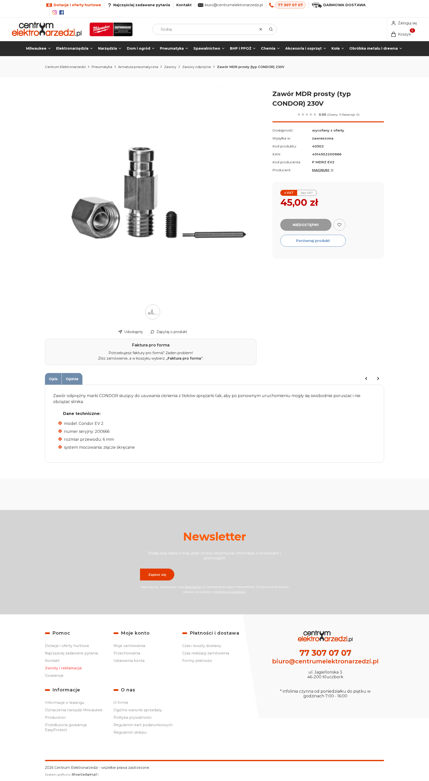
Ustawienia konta (128, 660)
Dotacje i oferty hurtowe (67, 646)
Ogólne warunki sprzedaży (137, 710)
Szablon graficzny (71, 774)
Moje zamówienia (129, 646)
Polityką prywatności (229, 592)
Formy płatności (197, 660)
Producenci (55, 717)
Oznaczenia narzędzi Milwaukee (74, 710)
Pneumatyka (102, 67)
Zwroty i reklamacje (63, 668)
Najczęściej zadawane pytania (71, 653)
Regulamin (193, 587)
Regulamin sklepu (129, 732)
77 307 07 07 (290, 5)
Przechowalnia (126, 653)
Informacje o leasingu (64, 702)
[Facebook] (61, 12)
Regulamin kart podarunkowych (143, 725)
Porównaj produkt (313, 240)
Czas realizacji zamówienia (205, 653)
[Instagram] (54, 12)
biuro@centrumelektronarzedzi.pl (234, 5)
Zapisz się (157, 575)
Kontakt (184, 5)
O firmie (120, 702)
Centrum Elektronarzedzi (65, 67)
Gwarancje (54, 675)
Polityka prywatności (132, 717)
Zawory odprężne (196, 67)
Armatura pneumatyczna (138, 67)
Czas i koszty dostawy (201, 646)
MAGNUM (321, 170)
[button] (270, 29)
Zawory (170, 67)
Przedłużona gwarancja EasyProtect (66, 727)
